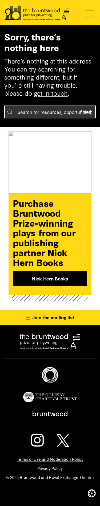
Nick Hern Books (50, 278)
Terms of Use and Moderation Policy (50, 459)
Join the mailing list (53, 317)
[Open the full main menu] (89, 14)
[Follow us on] (37, 440)
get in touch (51, 92)
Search (86, 111)
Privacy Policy (50, 468)
